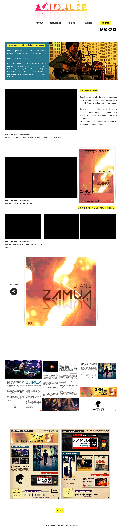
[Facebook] (101, 29)
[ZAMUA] (13, 291)
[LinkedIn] (114, 29)
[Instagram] (105, 29)
